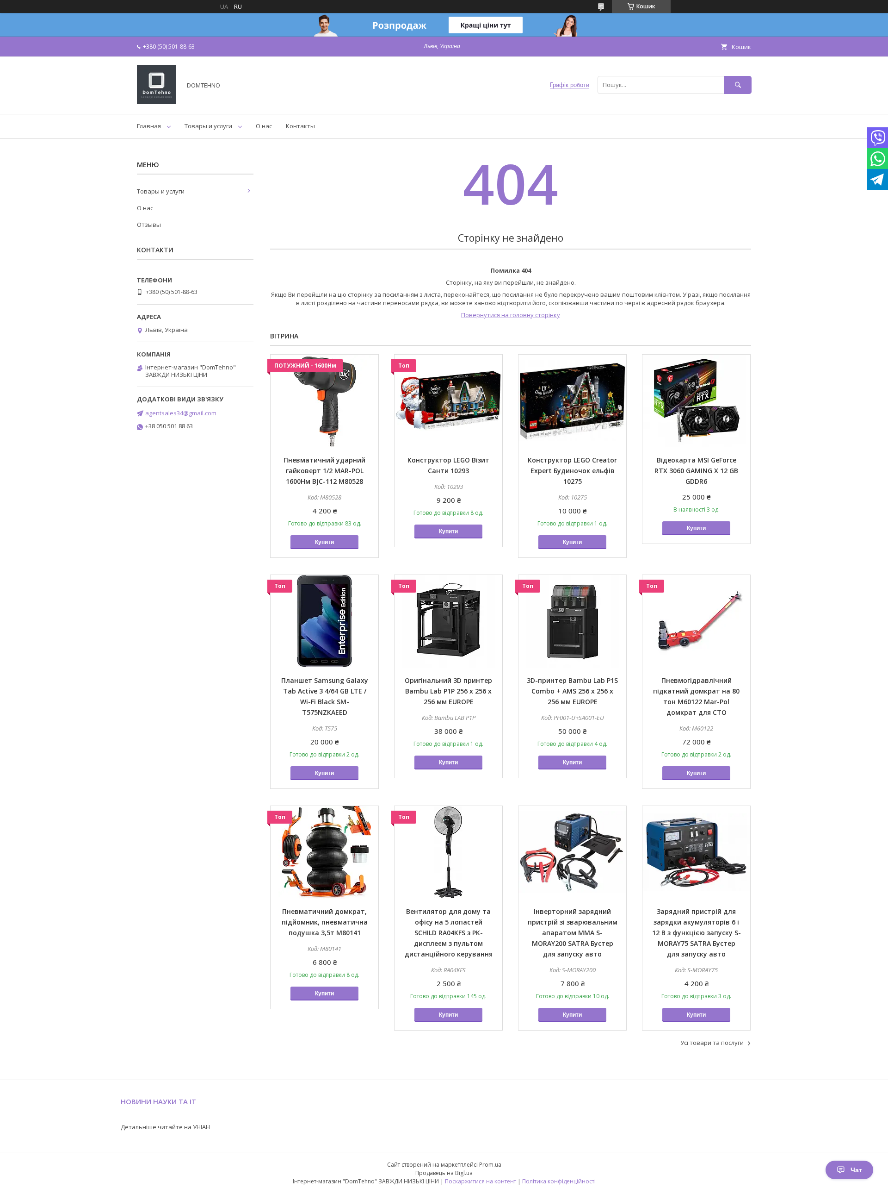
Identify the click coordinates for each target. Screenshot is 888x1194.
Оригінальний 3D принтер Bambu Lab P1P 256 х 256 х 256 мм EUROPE (448, 691)
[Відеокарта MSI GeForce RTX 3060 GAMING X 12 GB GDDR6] (696, 401)
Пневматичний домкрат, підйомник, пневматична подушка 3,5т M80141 (325, 922)
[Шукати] (738, 85)
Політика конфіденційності (559, 1181)
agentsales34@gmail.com (180, 413)
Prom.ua (490, 1165)
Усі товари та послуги (712, 1042)
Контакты (300, 126)
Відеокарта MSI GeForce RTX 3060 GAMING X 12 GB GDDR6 (696, 471)
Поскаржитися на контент (480, 1181)
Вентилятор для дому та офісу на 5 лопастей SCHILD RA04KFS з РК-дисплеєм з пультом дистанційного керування (449, 932)
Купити (324, 542)
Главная (149, 126)
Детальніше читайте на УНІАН (165, 1127)
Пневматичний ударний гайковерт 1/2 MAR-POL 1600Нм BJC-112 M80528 (324, 471)
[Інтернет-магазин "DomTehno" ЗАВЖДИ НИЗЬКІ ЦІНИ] (156, 102)
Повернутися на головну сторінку (510, 315)
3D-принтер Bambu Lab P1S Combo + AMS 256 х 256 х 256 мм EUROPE (572, 691)
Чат (856, 1170)
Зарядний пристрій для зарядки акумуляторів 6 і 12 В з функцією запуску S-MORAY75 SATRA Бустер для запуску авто (696, 932)
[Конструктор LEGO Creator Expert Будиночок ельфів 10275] (572, 401)
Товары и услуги (208, 126)
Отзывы (149, 224)
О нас (264, 126)
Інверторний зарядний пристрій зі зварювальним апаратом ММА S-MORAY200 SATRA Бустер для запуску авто (572, 932)
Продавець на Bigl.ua (444, 1173)
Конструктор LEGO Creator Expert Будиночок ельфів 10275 (572, 471)
